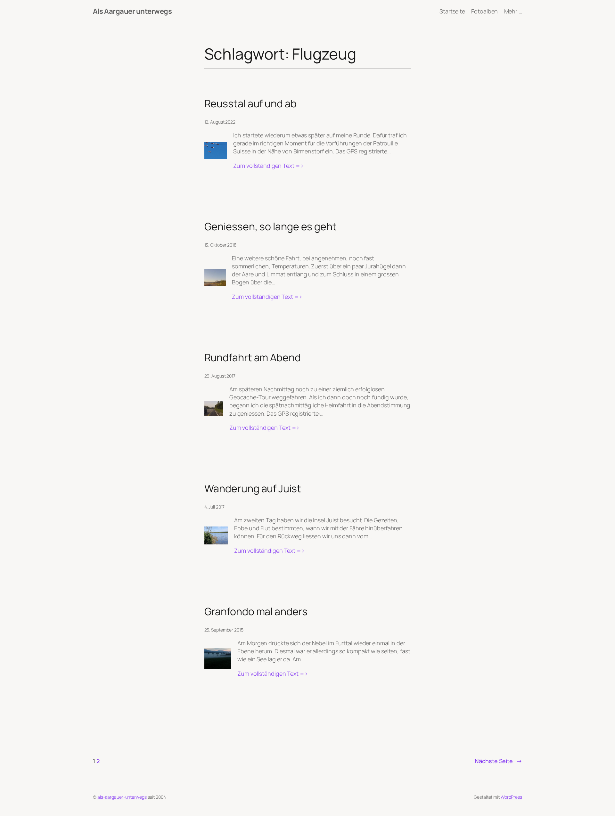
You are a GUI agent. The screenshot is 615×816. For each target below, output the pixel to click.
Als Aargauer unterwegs (132, 11)
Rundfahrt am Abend (252, 357)
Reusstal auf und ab (250, 103)
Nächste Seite (498, 761)
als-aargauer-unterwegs (122, 797)
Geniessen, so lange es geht (270, 226)
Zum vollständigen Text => (268, 166)
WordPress (511, 797)
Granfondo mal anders (256, 611)
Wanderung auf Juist (252, 488)
